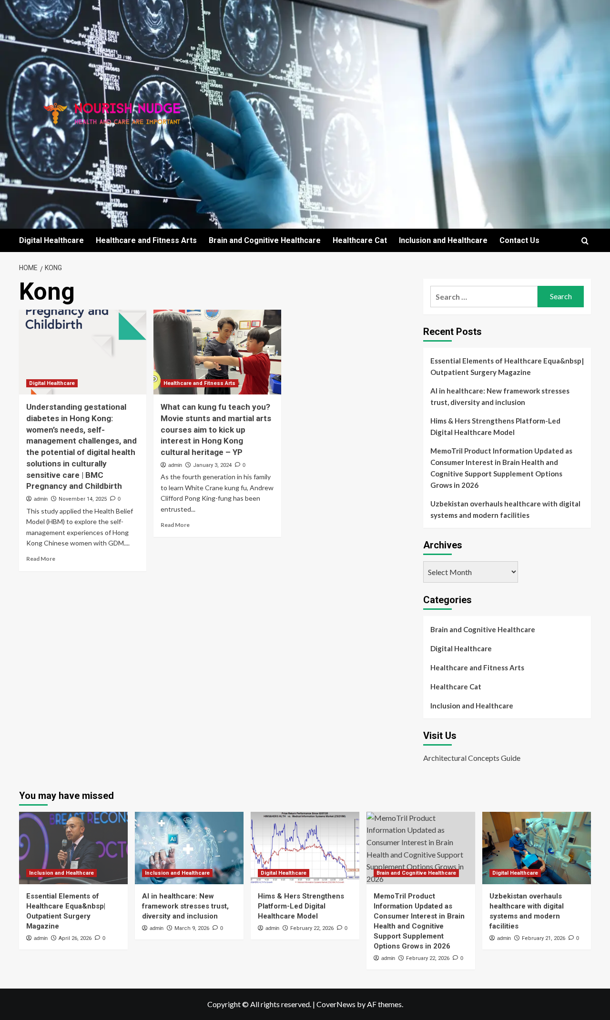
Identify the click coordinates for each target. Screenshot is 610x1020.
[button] (585, 240)
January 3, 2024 (212, 465)
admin (41, 499)
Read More (40, 558)
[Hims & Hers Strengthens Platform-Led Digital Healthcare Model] (305, 848)
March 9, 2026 (191, 928)
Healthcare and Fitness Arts (146, 240)
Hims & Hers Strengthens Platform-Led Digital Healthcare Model (495, 426)
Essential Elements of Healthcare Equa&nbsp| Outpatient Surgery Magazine (507, 366)
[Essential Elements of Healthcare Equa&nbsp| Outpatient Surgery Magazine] (73, 848)
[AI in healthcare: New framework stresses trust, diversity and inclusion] (189, 848)
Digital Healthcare (51, 240)
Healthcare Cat (360, 240)
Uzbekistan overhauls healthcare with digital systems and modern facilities (505, 509)
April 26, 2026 (75, 938)
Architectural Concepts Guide (471, 757)
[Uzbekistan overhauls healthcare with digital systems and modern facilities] (536, 848)
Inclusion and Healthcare (443, 240)
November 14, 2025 (83, 499)
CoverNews (336, 1004)
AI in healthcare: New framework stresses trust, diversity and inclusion (499, 396)
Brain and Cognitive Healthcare (265, 240)
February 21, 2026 (543, 938)
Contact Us (519, 240)
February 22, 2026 (312, 928)
